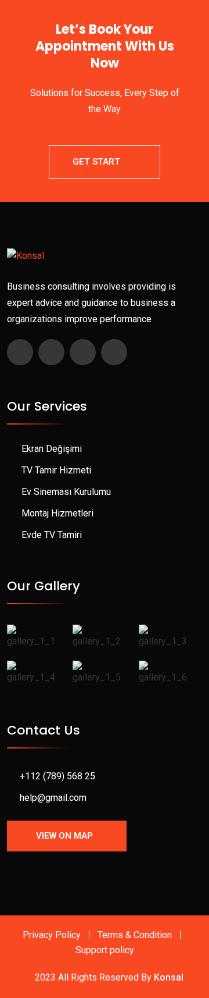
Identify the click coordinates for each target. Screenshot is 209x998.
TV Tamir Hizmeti (56, 470)
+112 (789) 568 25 (57, 776)
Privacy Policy (52, 934)
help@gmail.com (53, 797)
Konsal (168, 977)
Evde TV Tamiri (51, 534)
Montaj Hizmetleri (57, 513)
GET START (96, 161)
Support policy (104, 950)
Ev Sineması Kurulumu (66, 491)
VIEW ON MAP (64, 836)
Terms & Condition (135, 934)
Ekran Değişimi (51, 448)
